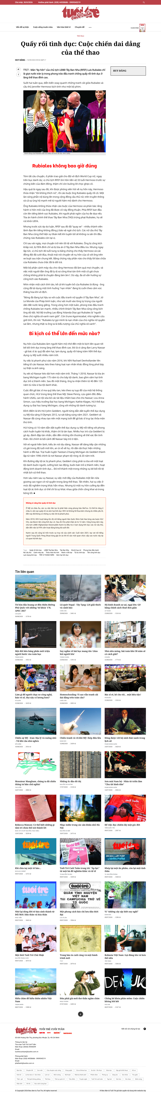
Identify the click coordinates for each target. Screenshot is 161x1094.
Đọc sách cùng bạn (41, 1083)
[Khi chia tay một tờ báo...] (35, 851)
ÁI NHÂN (107, 657)
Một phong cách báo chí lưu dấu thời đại (79, 913)
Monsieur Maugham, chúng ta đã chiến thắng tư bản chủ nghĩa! (35, 783)
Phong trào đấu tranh (91, 550)
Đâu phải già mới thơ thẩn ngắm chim (79, 998)
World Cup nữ (76, 550)
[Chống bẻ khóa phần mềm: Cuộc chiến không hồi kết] (125, 981)
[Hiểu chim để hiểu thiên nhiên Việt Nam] (35, 981)
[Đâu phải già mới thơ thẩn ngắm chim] (80, 981)
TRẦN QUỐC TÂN (110, 828)
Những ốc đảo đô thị (70, 781)
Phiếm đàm (94, 1075)
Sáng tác (115, 1075)
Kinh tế (19, 1075)
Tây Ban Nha (64, 550)
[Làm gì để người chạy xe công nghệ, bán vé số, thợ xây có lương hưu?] (35, 677)
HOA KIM (107, 1004)
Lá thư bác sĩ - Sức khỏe (33, 1075)
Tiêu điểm (72, 1079)
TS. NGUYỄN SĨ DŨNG (111, 874)
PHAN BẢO (108, 697)
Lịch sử (47, 1075)
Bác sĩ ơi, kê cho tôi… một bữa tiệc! (123, 694)
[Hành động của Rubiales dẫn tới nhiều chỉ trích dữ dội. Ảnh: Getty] (64, 91)
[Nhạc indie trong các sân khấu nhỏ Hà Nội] (80, 808)
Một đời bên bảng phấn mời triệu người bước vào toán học (32, 653)
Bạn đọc (19, 1070)
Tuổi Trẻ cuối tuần (97, 1079)
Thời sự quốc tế (60, 1079)
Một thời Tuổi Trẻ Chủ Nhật (29, 955)
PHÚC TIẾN (18, 917)
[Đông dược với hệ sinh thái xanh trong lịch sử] (125, 721)
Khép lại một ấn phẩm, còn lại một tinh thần (125, 870)
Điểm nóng (138, 1079)
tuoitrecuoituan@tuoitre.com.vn (26, 1052)
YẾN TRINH (108, 961)
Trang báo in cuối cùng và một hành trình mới (78, 957)
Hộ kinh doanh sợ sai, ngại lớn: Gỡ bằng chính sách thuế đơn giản (123, 606)
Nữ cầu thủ (27, 553)
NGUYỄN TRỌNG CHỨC (22, 958)
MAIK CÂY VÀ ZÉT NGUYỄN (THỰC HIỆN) (27, 831)
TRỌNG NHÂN (19, 657)
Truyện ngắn (83, 1079)
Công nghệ (68, 1070)
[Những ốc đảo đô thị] (80, 764)
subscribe (135, 28)
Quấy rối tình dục (35, 550)
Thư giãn (135, 1075)
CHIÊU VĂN (63, 611)
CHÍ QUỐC (18, 614)
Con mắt (39, 1070)
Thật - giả (20, 1079)
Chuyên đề (29, 1070)
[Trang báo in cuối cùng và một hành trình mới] (80, 938)
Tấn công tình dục (93, 553)
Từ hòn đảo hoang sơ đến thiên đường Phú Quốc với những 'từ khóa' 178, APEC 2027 (35, 607)
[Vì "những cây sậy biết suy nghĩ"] (125, 894)
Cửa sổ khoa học (81, 1070)
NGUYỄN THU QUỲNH (66, 784)
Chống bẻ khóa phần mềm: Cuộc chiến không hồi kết (124, 1000)
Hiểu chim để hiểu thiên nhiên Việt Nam (33, 1000)
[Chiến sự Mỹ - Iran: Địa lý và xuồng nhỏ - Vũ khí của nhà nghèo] (35, 721)
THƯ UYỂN (18, 787)
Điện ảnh (19, 1083)
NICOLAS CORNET (20, 871)
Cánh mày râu (39, 553)
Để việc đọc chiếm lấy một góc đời (122, 824)
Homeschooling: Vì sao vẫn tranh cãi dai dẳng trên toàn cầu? (79, 696)
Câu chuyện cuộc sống (54, 1070)
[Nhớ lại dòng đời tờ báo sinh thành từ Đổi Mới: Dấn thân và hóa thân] (35, 894)
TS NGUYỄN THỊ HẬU (66, 874)
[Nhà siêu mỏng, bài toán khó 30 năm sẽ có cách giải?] (125, 634)
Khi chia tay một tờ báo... (28, 868)
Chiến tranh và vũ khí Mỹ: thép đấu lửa (80, 738)
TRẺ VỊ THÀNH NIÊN (46, 555)
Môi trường (57, 1075)
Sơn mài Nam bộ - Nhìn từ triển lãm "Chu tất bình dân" (123, 783)
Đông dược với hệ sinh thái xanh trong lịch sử (125, 739)
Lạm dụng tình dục (30, 555)
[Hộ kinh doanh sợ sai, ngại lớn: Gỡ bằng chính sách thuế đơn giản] (125, 588)
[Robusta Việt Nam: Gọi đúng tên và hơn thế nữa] (125, 938)
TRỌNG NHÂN (19, 1004)
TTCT (61, 961)
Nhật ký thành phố (80, 1075)
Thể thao (80, 36)
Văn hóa (118, 1079)
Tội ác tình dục (79, 553)
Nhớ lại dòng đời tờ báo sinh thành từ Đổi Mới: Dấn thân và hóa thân (34, 913)
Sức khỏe (125, 1075)
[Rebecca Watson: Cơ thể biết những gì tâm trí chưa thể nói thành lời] (35, 808)
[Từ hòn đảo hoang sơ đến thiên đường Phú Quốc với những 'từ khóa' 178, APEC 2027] (35, 588)
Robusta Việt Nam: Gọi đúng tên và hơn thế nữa (125, 957)
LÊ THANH (108, 611)
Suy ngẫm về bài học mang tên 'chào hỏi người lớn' (79, 653)
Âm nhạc (128, 1079)
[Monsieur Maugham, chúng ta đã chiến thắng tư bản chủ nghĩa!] (35, 764)
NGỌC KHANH (64, 1001)
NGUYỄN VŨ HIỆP (65, 831)
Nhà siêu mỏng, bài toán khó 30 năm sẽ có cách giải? (125, 653)
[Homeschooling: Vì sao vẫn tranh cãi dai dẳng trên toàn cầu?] (80, 677)
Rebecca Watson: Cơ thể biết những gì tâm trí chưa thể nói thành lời (35, 826)
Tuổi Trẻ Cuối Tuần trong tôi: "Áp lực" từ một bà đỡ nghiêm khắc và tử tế (79, 870)
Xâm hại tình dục (62, 555)
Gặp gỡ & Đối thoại (122, 1070)
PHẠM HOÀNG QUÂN (111, 744)
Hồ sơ (134, 1070)
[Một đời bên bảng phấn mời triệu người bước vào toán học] (35, 634)
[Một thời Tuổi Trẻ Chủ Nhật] (35, 938)
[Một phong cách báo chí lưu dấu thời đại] (80, 894)
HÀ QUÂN (18, 700)
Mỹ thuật (67, 1075)
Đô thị (28, 1083)
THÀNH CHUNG (64, 657)
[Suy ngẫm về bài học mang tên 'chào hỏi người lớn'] (80, 634)
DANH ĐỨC (63, 741)
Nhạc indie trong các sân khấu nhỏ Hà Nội (80, 826)
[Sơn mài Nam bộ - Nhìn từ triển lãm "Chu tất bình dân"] (125, 764)
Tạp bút (109, 1079)
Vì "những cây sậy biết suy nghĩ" (121, 911)
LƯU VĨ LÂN (63, 917)
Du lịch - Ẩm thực (96, 1070)
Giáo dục (109, 1070)
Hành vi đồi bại (66, 553)
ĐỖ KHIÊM (18, 744)
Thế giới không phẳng (34, 1079)
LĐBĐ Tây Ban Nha (51, 550)
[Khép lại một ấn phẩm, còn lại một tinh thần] (125, 851)
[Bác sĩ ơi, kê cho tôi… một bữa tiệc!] (125, 677)
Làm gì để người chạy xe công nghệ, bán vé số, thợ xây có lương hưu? (33, 696)
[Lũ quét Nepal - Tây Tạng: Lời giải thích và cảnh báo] (80, 588)
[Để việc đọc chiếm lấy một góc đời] (125, 808)
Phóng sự (105, 1075)
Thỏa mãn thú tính (52, 553)
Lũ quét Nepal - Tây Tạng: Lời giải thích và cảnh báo (80, 606)
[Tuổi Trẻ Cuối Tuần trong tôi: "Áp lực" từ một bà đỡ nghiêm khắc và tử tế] (80, 851)
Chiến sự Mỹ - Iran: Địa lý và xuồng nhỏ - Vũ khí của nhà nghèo (35, 739)
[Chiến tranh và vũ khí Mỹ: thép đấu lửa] (80, 721)
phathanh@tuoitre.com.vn (24, 1063)
